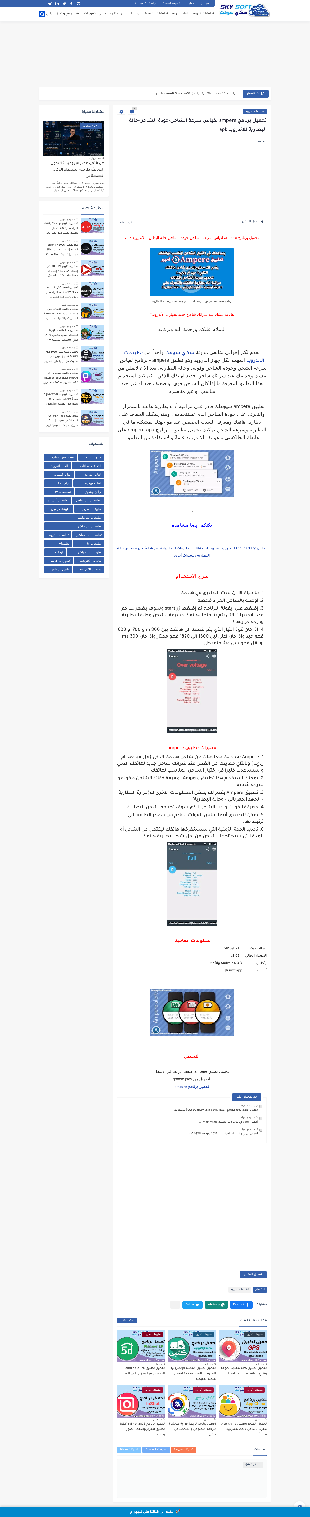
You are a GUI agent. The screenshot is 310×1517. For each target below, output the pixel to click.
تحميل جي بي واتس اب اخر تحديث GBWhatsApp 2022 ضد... (222, 1133)
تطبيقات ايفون (60, 509)
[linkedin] (56, 4)
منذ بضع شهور (67, 219)
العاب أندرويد (59, 466)
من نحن (205, 3)
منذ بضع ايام (95, 158)
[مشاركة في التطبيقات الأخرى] (175, 1305)
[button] (241, 1305)
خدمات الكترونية (91, 560)
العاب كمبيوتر (62, 474)
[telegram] (49, 4)
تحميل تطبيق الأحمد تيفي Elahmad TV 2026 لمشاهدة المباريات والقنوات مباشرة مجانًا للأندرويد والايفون (61, 315)
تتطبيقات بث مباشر (88, 500)
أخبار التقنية (94, 457)
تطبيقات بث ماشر (90, 526)
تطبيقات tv (94, 543)
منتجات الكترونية (91, 569)
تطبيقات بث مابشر (89, 517)
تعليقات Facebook (156, 1449)
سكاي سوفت (179, 353)
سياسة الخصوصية (146, 3)
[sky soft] (244, 10)
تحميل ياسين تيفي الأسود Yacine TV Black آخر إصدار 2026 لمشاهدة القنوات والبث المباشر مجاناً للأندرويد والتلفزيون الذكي (60, 293)
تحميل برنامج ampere (192, 1087)
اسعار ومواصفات (63, 457)
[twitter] (64, 4)
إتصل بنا (190, 3)
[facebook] (71, 4)
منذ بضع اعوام (248, 1105)
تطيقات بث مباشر (90, 552)
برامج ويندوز (65, 13)
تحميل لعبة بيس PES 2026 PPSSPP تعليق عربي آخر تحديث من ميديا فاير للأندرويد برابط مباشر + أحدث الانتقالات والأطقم (60, 357)
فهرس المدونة (171, 3)
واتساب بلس (130, 13)
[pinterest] (78, 4)
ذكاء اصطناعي (108, 13)
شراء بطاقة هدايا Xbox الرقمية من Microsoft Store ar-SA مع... (196, 93)
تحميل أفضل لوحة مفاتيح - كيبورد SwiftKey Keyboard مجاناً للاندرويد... (215, 1110)
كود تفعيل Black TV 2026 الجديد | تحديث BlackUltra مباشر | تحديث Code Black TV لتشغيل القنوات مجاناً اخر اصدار (62, 250)
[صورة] (92, 225)
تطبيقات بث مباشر (155, 13)
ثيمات (59, 552)
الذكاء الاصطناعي (90, 466)
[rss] (42, 4)
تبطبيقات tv (63, 491)
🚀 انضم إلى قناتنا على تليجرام (155, 1512)
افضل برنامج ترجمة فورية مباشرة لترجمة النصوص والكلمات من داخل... (192, 1430)
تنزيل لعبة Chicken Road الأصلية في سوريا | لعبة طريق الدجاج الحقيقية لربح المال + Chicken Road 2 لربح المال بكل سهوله (61, 421)
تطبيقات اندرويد (203, 13)
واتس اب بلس (60, 569)
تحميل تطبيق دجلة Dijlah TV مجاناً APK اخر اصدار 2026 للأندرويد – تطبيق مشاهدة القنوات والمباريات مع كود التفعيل (61, 400)
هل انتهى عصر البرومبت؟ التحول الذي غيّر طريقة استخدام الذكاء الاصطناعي (77, 170)
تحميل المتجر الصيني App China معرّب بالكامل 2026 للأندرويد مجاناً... (244, 1430)
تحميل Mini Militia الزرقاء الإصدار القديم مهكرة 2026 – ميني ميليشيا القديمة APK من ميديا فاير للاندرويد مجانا (61, 336)
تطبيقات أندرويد (254, 111)
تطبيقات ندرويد (59, 535)
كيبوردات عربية (86, 13)
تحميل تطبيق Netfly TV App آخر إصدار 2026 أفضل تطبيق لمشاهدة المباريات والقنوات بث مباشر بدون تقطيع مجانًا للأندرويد (61, 229)
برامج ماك (47, 13)
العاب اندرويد (180, 13)
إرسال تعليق (253, 1465)
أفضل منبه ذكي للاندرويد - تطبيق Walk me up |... (228, 1122)
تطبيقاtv (63, 543)
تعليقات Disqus (129, 1449)
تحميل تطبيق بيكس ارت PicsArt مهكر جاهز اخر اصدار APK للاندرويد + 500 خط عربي (60, 378)
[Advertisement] (155, 54)
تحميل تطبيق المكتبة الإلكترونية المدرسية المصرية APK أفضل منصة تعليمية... (193, 1374)
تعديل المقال (253, 1274)
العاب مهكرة (93, 483)
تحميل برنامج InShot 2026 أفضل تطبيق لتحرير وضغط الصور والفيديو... (142, 1430)
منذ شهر (259, 1363)
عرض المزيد (127, 1320)
